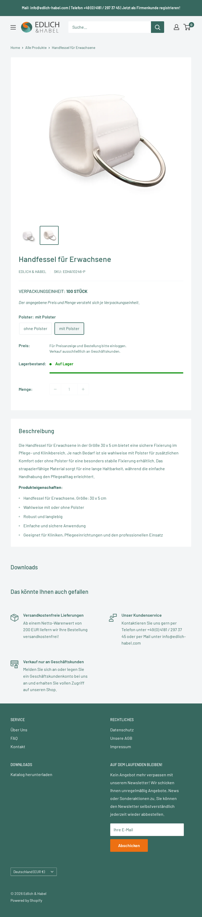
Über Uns (19, 729)
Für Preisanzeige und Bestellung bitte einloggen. (88, 345)
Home (15, 47)
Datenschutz (122, 729)
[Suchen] (157, 27)
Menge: (26, 389)
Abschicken (129, 845)
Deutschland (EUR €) (29, 871)
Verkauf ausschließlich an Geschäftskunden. (84, 351)
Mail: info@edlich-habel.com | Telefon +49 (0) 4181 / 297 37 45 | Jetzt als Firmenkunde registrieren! (101, 8)
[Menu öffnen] (13, 27)
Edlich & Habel (32, 271)
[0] (187, 27)
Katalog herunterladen (31, 774)
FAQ (14, 738)
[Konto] (176, 27)
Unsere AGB (121, 738)
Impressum (120, 746)
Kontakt (18, 746)
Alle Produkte (36, 47)
